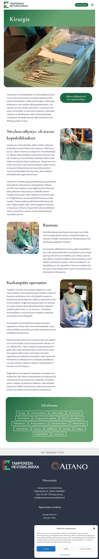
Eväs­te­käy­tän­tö (65, 555)
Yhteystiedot (81, 4)
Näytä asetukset (86, 549)
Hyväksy (46, 549)
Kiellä (66, 549)
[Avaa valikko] (92, 4)
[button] (94, 528)
